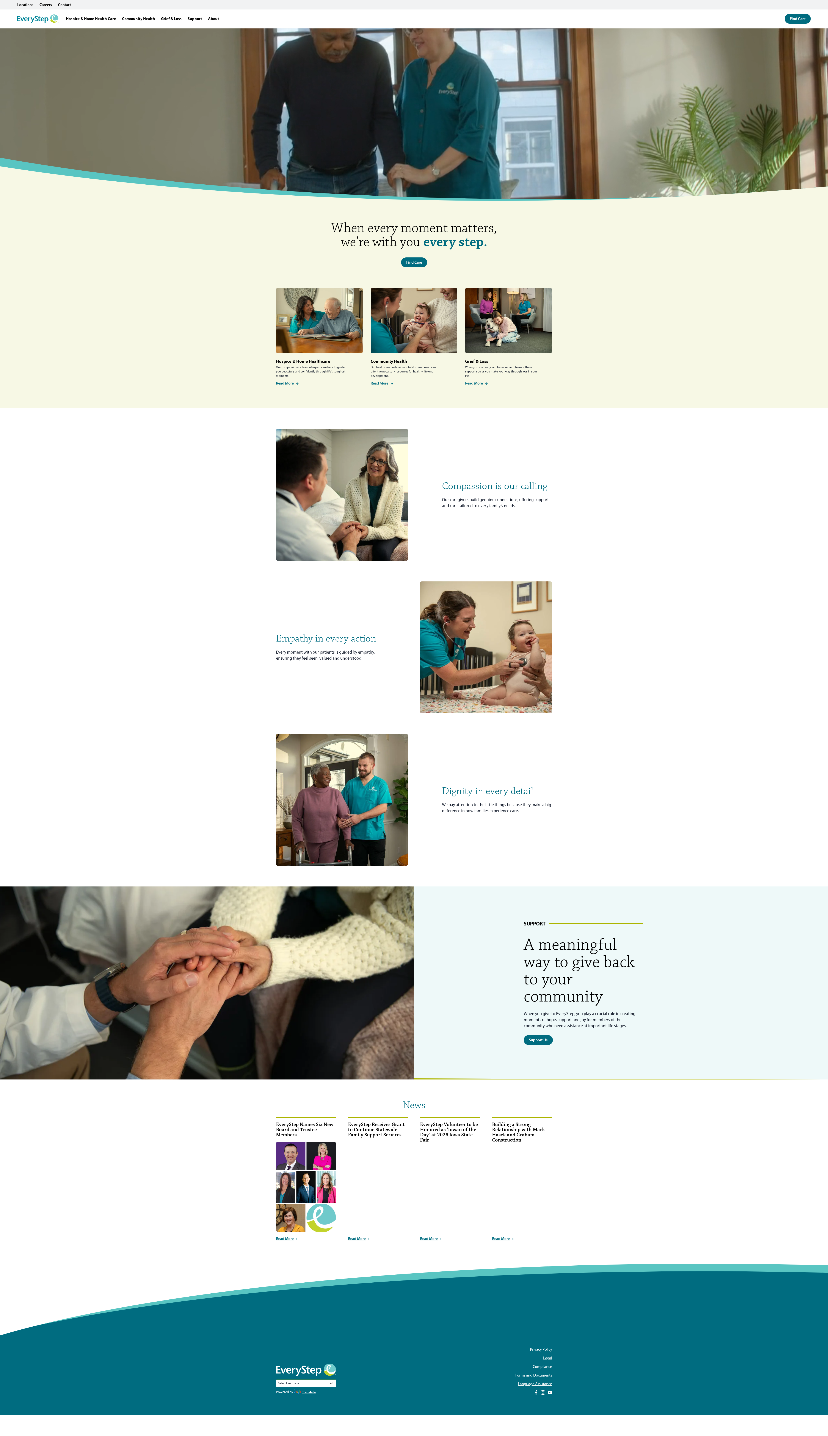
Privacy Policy (541, 1349)
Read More (285, 383)
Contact (64, 4)
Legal (547, 1358)
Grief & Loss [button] (171, 18)
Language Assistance (535, 1383)
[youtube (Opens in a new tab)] (550, 1392)
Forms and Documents (533, 1375)
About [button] (213, 18)
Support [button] (195, 18)
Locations (25, 4)
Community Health (138, 18)
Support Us (538, 1040)
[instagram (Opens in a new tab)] (543, 1392)
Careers (45, 4)
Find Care (798, 18)
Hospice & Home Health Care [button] (91, 18)
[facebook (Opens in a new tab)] (536, 1392)
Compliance (542, 1366)
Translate (309, 1392)
